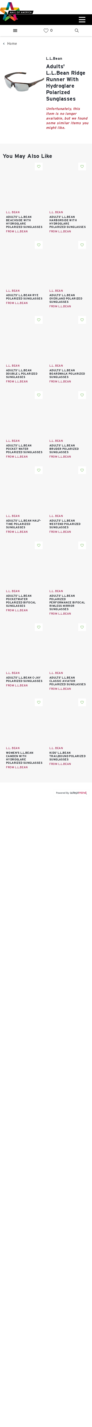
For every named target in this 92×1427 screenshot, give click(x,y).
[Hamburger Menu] (15, 30)
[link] (46, 30)
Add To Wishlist (39, 166)
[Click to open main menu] (81, 19)
